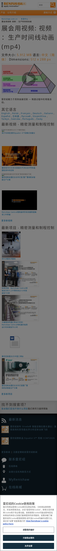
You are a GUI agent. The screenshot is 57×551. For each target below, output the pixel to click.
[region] (28, 523)
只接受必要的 (28, 537)
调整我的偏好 (28, 529)
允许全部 (28, 545)
